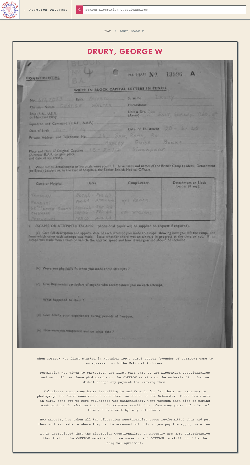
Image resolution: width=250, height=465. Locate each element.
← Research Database (46, 10)
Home (107, 31)
